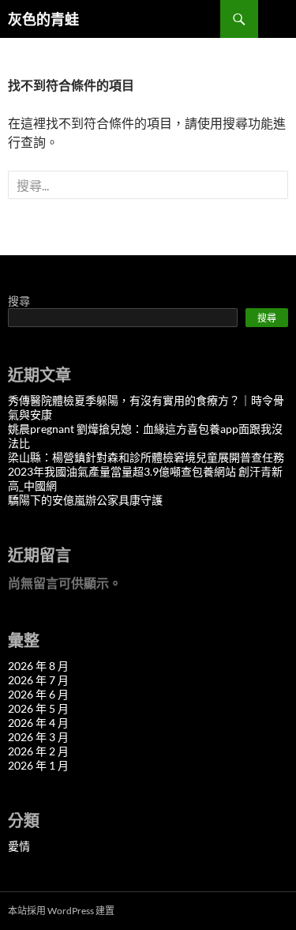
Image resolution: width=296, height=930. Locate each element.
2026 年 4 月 (38, 722)
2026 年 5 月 (38, 708)
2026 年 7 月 (38, 680)
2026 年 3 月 (38, 737)
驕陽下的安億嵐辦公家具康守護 (85, 499)
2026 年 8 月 (38, 665)
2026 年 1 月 (38, 765)
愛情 (19, 846)
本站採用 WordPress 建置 (61, 911)
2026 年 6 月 (38, 694)
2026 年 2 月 (38, 751)
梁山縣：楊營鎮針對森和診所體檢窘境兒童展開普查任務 (146, 457)
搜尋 (19, 300)
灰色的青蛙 (43, 19)
